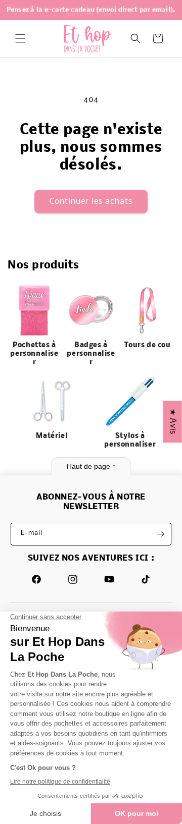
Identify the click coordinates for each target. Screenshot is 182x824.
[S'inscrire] (160, 534)
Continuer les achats (91, 201)
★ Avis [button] (172, 421)
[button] (20, 38)
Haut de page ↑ (91, 466)
